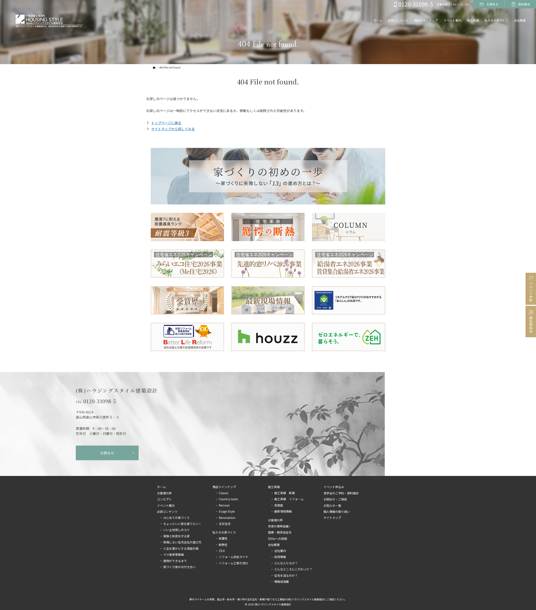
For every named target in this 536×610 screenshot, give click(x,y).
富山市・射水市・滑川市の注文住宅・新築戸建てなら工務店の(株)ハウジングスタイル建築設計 (270, 599)
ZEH (222, 551)
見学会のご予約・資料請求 (341, 493)
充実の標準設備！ (279, 526)
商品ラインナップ (224, 487)
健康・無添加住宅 (279, 532)
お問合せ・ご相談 (335, 499)
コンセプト (164, 499)
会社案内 (280, 551)
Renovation (227, 518)
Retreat (224, 505)
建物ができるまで (175, 561)
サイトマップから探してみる (173, 128)
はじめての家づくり (176, 518)
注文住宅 (225, 524)
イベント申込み (333, 487)
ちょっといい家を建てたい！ (182, 524)
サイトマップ (332, 518)
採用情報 (280, 557)
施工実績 (274, 487)
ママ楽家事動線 (173, 555)
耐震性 (223, 538)
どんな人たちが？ (286, 563)
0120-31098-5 (99, 401)
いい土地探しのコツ (176, 530)
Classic (223, 493)
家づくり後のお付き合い (179, 567)
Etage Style (227, 511)
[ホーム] (154, 67)
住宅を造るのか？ (286, 576)
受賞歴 (278, 505)
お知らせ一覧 (332, 506)
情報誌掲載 (281, 582)
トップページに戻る (166, 122)
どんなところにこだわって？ (293, 569)
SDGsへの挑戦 (277, 539)
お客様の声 (164, 493)
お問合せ (107, 452)
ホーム (161, 487)
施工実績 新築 (284, 493)
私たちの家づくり (224, 532)
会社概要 (274, 545)
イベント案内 (166, 506)
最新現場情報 (283, 511)
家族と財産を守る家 (176, 536)
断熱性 (223, 545)
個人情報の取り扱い (336, 512)
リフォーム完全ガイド (233, 557)
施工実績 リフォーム (289, 499)
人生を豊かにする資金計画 (180, 549)
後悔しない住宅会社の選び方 (182, 542)
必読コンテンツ (167, 512)
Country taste (228, 499)
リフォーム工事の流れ (233, 563)
